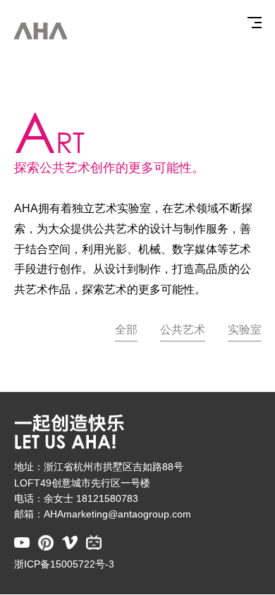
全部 (126, 330)
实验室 (245, 330)
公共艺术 (182, 330)
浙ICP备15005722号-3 (64, 565)
